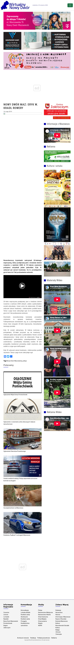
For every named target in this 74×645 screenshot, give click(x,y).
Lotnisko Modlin (25, 612)
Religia (58, 630)
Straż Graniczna (43, 617)
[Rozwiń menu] (70, 5)
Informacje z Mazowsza (63, 617)
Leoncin (5, 614)
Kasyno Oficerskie (61, 619)
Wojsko (40, 623)
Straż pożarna (42, 621)
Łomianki (6, 617)
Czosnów (6, 612)
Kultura (58, 623)
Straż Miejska (42, 619)
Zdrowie (58, 632)
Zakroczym (6, 627)
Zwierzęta (59, 634)
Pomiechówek (7, 623)
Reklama (54, 638)
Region (5, 625)
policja (25, 361)
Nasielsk (5, 619)
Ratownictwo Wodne (44, 614)
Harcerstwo (59, 612)
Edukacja (58, 610)
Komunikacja (25, 610)
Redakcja (33, 638)
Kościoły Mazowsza (62, 621)
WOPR (40, 625)
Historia (58, 614)
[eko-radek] (57, 156)
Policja (40, 610)
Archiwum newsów (23, 638)
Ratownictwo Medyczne (45, 612)
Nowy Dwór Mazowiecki (14, 361)
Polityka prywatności (43, 638)
